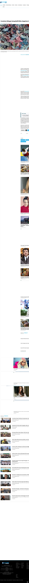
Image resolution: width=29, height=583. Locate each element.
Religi (16, 576)
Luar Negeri (17, 567)
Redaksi (2, 23)
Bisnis (16, 575)
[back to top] (27, 582)
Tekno (17, 574)
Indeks (4, 6)
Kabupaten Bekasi (24, 54)
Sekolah (22, 567)
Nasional (17, 577)
